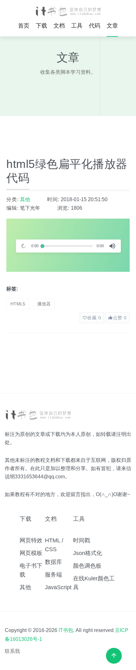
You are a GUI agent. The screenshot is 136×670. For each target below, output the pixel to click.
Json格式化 (87, 553)
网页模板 (31, 553)
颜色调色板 (87, 566)
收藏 (94, 317)
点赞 (120, 317)
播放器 (44, 303)
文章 (112, 25)
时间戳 (81, 540)
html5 (17, 303)
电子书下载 (31, 570)
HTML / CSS (54, 544)
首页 (23, 25)
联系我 (12, 651)
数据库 (53, 562)
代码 (94, 25)
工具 (77, 25)
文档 (59, 25)
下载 (41, 25)
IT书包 (66, 630)
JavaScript (58, 587)
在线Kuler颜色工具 (94, 582)
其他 (25, 199)
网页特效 (31, 540)
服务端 (53, 574)
